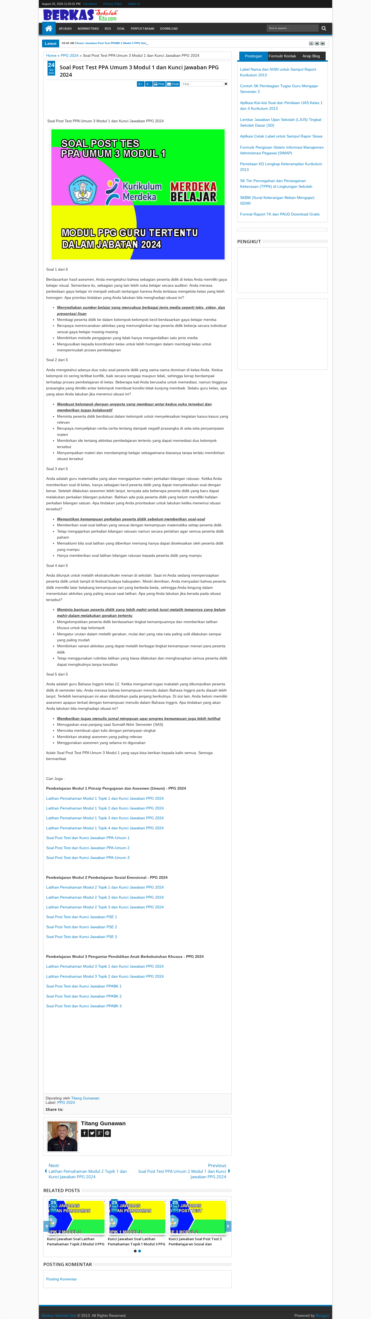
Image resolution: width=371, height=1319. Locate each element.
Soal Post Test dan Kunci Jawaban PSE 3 (81, 936)
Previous (228, 1226)
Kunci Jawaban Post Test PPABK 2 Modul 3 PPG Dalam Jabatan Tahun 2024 (127, 43)
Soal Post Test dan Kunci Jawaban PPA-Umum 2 (88, 848)
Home (49, 28)
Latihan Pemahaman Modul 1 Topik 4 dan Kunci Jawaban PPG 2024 (105, 828)
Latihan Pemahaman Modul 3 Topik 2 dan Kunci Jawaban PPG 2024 (105, 976)
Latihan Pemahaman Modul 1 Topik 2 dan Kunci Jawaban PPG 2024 (105, 808)
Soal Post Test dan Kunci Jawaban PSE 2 (81, 927)
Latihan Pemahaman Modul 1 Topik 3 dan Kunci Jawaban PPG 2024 (105, 818)
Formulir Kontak (282, 56)
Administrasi (88, 28)
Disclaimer (90, 3)
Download (169, 28)
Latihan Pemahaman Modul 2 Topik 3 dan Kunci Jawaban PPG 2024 (105, 907)
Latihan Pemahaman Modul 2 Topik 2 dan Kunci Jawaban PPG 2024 (105, 897)
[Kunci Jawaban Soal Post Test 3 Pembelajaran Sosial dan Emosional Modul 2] (198, 1217)
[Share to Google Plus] (63, 1230)
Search (323, 28)
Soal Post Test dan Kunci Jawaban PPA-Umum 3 (88, 857)
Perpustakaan (142, 28)
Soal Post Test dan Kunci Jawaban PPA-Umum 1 (88, 838)
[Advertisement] (145, 100)
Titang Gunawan (85, 1098)
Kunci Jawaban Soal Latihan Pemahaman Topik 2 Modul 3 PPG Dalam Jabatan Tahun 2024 (76, 1241)
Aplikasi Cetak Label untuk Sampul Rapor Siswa (281, 136)
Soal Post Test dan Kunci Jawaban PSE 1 (81, 917)
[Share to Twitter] (57, 1230)
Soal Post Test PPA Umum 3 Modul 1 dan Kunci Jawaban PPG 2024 (139, 71)
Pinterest (107, 1133)
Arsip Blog (311, 56)
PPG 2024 (66, 1102)
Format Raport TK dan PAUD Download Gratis (280, 214)
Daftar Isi (134, 3)
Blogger (322, 1315)
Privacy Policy (112, 3)
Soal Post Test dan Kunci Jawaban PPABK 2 (84, 996)
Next (46, 1226)
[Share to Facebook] (51, 1230)
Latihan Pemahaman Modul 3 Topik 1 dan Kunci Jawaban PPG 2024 (105, 966)
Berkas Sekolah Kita (59, 1315)
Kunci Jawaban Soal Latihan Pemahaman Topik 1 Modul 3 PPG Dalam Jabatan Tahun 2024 (136, 1241)
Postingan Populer (253, 57)
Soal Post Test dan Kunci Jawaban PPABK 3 (84, 1006)
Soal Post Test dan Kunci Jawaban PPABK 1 (84, 986)
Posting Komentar (61, 1279)
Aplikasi (65, 28)
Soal (121, 28)
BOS (108, 28)
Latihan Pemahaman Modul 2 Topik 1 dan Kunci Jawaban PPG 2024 (105, 887)
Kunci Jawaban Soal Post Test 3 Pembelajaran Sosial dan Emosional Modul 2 (195, 1241)
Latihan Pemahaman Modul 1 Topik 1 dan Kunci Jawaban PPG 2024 (105, 798)
